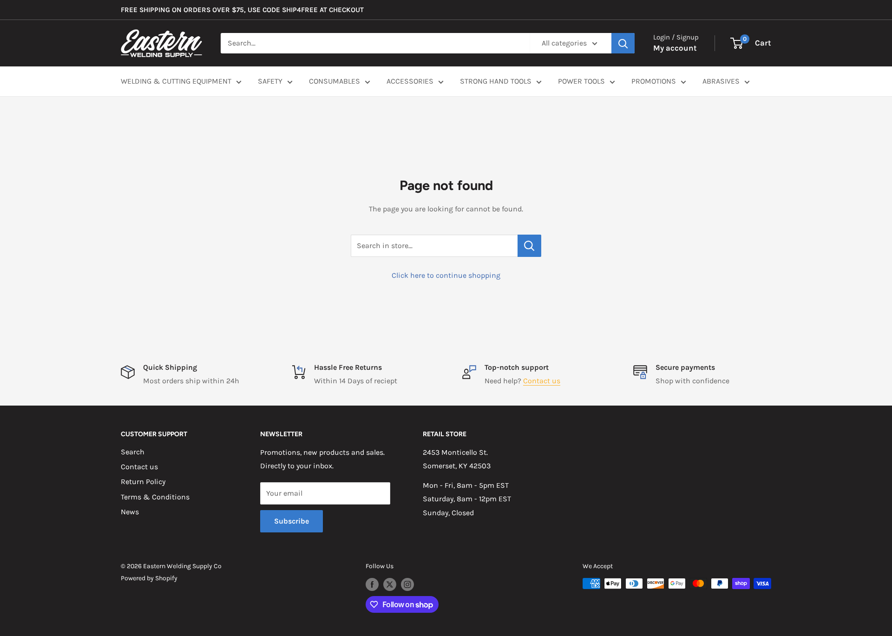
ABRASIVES (721, 81)
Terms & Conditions (155, 496)
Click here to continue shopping (446, 275)
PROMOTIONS (653, 81)
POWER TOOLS (581, 81)
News (130, 511)
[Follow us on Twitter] (389, 584)
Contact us (541, 380)
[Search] (623, 43)
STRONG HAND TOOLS (495, 81)
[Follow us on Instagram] (407, 584)
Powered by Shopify (149, 578)
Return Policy (143, 481)
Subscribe (291, 521)
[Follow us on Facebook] (372, 584)
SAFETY (270, 81)
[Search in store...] (529, 246)
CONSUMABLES (334, 81)
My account (675, 47)
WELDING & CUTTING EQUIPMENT (176, 81)
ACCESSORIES (410, 81)
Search (132, 451)
